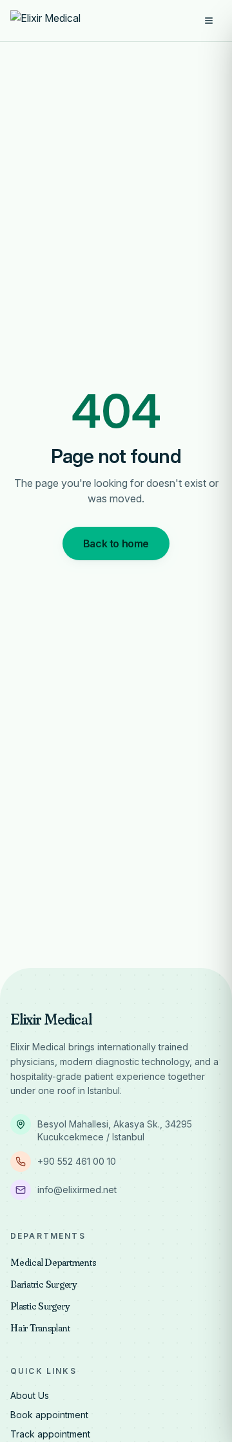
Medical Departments (52, 1261)
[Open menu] (209, 20)
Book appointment (49, 1414)
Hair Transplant (40, 1327)
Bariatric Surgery (43, 1283)
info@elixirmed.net (77, 1189)
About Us (29, 1395)
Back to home (116, 543)
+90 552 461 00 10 (76, 1161)
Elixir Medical (51, 1019)
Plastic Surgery (39, 1305)
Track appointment (50, 1433)
